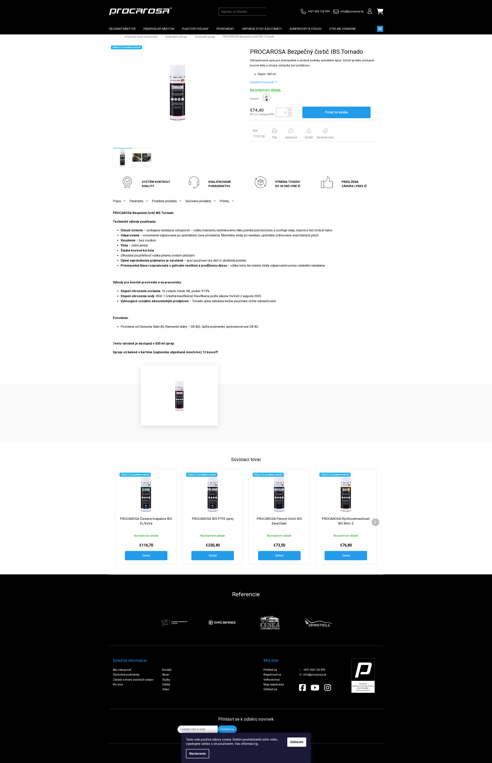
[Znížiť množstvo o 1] (290, 114)
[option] (187, 622)
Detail (146, 555)
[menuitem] (122, 28)
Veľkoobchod (271, 679)
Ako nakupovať (122, 669)
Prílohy (224, 201)
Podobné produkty (164, 201)
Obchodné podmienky (126, 674)
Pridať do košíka (336, 112)
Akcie (165, 674)
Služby (166, 679)
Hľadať (270, 11)
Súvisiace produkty (198, 201)
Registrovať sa (272, 674)
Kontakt (167, 669)
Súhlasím (296, 742)
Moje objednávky (273, 684)
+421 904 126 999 (319, 11)
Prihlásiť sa (270, 669)
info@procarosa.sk (352, 11)
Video (165, 689)
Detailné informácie (262, 82)
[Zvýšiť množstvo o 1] (290, 110)
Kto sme (118, 684)
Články (166, 684)
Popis (117, 201)
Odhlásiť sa (270, 689)
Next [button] (341, 622)
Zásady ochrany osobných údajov (133, 679)
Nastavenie (197, 753)
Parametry (136, 201)
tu (256, 744)
